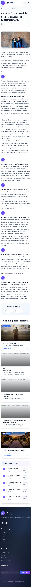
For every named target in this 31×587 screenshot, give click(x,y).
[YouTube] (6, 523)
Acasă (2, 8)
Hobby (4, 539)
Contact (3, 555)
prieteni (19, 311)
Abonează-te (25, 572)
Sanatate (5, 541)
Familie (8, 8)
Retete (4, 534)
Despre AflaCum (5, 552)
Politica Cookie (5, 557)
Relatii (13, 8)
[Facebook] (2, 523)
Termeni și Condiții (5, 560)
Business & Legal (7, 543)
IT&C (4, 537)
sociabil (9, 311)
